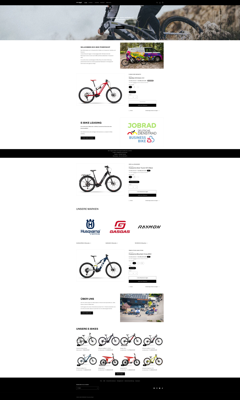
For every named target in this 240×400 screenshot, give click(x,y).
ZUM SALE (120, 27)
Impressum (137, 380)
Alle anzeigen (120, 373)
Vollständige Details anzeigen (151, 110)
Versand (134, 82)
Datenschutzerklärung (129, 380)
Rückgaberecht (120, 380)
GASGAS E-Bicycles (111, 243)
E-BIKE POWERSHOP (83, 397)
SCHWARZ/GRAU (134, 181)
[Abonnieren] (97, 388)
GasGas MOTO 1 (101, 368)
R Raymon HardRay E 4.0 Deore (104, 348)
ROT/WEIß (133, 92)
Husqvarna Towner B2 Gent (81, 348)
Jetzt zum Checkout (142, 105)
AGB (104, 380)
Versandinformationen (111, 380)
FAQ (101, 380)
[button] (91, 2)
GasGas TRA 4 (123, 348)
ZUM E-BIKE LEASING (87, 138)
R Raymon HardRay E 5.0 (81, 368)
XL (142, 263)
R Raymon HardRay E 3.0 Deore (148, 348)
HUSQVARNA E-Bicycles (83, 243)
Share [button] (131, 110)
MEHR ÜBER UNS (86, 312)
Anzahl (130, 94)
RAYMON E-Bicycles (140, 243)
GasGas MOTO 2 (123, 368)
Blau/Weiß (132, 268)
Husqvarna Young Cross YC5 (148, 368)
